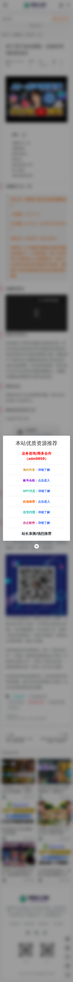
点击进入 (44, 480)
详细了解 (44, 470)
